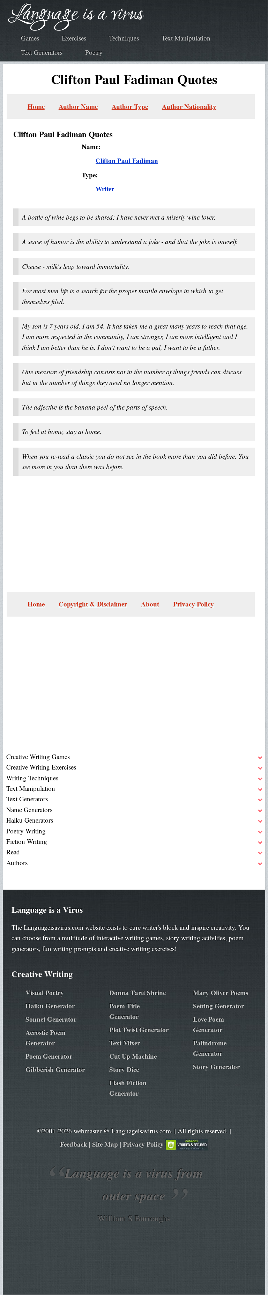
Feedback (73, 1144)
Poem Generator (48, 1056)
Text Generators (41, 52)
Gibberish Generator (55, 1069)
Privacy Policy (193, 604)
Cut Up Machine (133, 1056)
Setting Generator (218, 1005)
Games (30, 38)
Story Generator (216, 1066)
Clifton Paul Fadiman (127, 160)
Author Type (130, 106)
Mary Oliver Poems (220, 992)
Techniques (124, 38)
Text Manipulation (186, 38)
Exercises (74, 38)
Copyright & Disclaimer (93, 604)
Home (36, 106)
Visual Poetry (44, 992)
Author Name (78, 106)
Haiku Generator (50, 1005)
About (150, 604)
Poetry (94, 52)
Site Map (105, 1144)
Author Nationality (189, 106)
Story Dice (124, 1069)
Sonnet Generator (50, 1019)
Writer (105, 188)
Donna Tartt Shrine (137, 992)
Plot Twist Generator (139, 1029)
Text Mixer (124, 1042)
